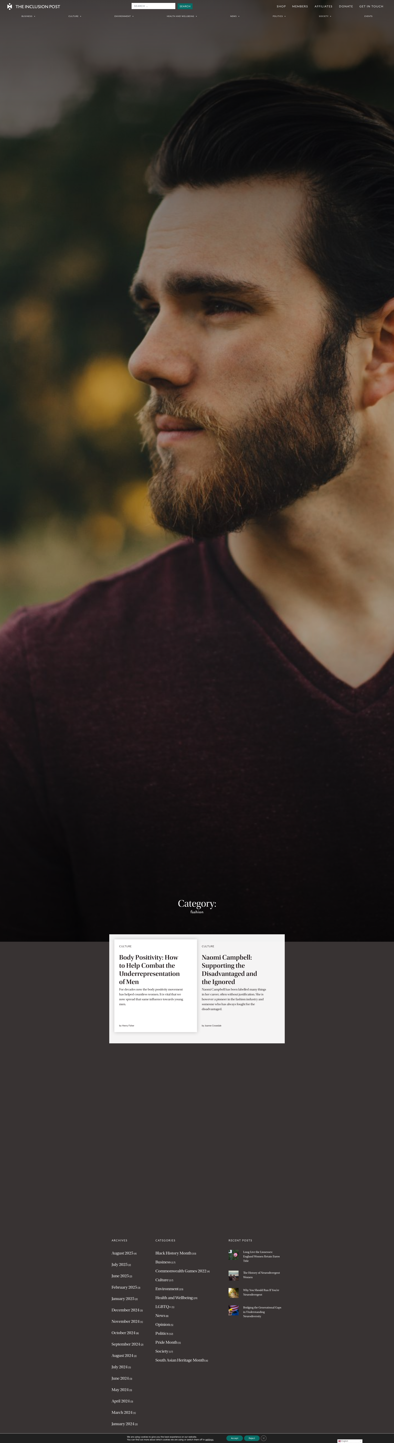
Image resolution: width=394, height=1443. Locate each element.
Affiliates (324, 6)
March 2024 (122, 1412)
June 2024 (120, 1378)
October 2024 (123, 1332)
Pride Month (166, 1342)
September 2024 (126, 1344)
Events (368, 16)
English (344, 1441)
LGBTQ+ (163, 1306)
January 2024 (123, 1423)
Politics (278, 16)
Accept (234, 1438)
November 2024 (126, 1321)
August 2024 (122, 1355)
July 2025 (120, 1264)
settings (209, 1439)
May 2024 (120, 1389)
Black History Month (173, 1253)
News (233, 16)
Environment (123, 16)
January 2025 (123, 1298)
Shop (281, 6)
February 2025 (124, 1287)
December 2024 (125, 1310)
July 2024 (120, 1366)
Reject (252, 1438)
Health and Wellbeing (180, 16)
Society (323, 16)
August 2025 (122, 1253)
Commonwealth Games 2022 (180, 1270)
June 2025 (120, 1275)
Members (300, 6)
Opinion (162, 1324)
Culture (73, 16)
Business (27, 16)
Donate (346, 6)
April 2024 (121, 1401)
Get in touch (371, 6)
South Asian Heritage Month (180, 1360)
